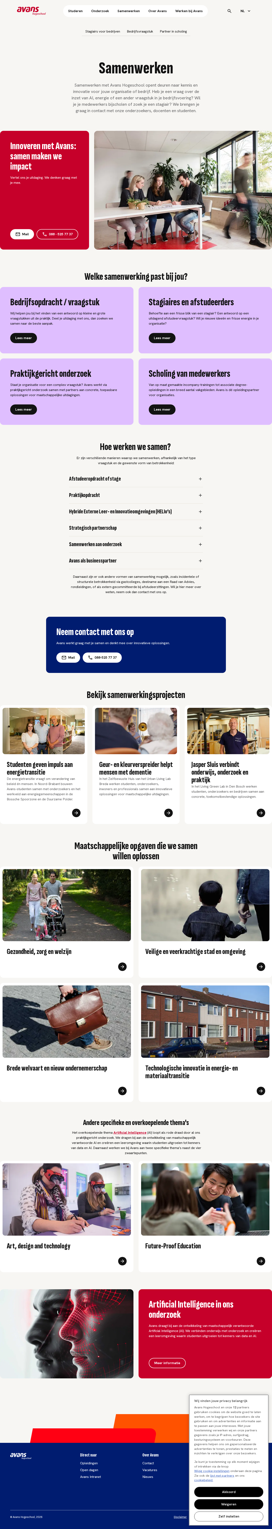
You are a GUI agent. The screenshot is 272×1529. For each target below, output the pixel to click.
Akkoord (229, 1492)
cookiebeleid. (203, 1480)
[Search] (229, 11)
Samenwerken (129, 11)
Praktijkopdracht (84, 495)
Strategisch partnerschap (93, 528)
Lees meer (23, 338)
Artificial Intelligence (129, 1132)
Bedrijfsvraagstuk (140, 31)
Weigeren (228, 1504)
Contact (148, 1463)
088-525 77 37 (106, 657)
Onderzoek (100, 11)
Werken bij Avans (189, 11)
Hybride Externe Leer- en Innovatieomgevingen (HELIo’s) (120, 511)
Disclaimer (180, 1517)
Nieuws (147, 1477)
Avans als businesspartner (93, 560)
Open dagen (89, 1470)
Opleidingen (89, 1463)
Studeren (75, 11)
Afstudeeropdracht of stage (95, 478)
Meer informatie (167, 1363)
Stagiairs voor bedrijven (102, 31)
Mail (25, 234)
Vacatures (149, 1470)
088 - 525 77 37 (61, 234)
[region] (229, 1460)
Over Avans (157, 11)
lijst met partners (222, 1476)
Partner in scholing (173, 31)
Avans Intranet (90, 1477)
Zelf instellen (228, 1516)
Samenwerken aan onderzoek (95, 544)
